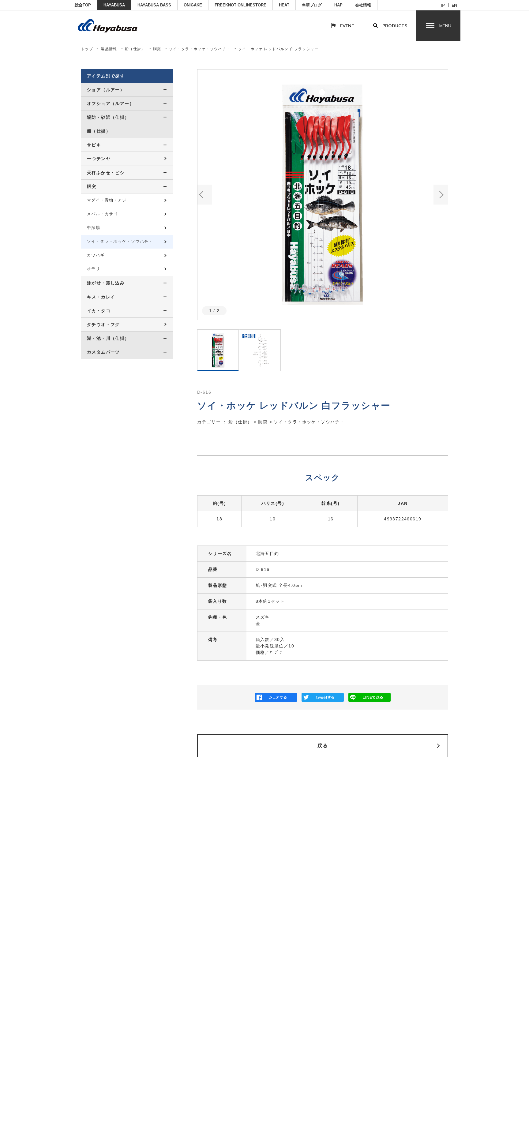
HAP (338, 5)
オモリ (93, 268)
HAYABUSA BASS (154, 5)
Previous (204, 194)
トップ (87, 49)
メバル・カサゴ (102, 214)
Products (394, 25)
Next (440, 194)
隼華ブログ (312, 5)
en (454, 5)
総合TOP (83, 5)
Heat (284, 5)
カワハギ (96, 255)
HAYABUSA (114, 5)
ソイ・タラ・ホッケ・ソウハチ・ (200, 49)
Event (347, 25)
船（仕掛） (135, 49)
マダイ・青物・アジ (107, 200)
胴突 (157, 49)
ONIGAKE (193, 5)
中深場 (93, 227)
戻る (322, 745)
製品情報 (109, 49)
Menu (445, 25)
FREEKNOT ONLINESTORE (240, 5)
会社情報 (363, 5)
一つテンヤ (99, 158)
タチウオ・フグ (103, 324)
